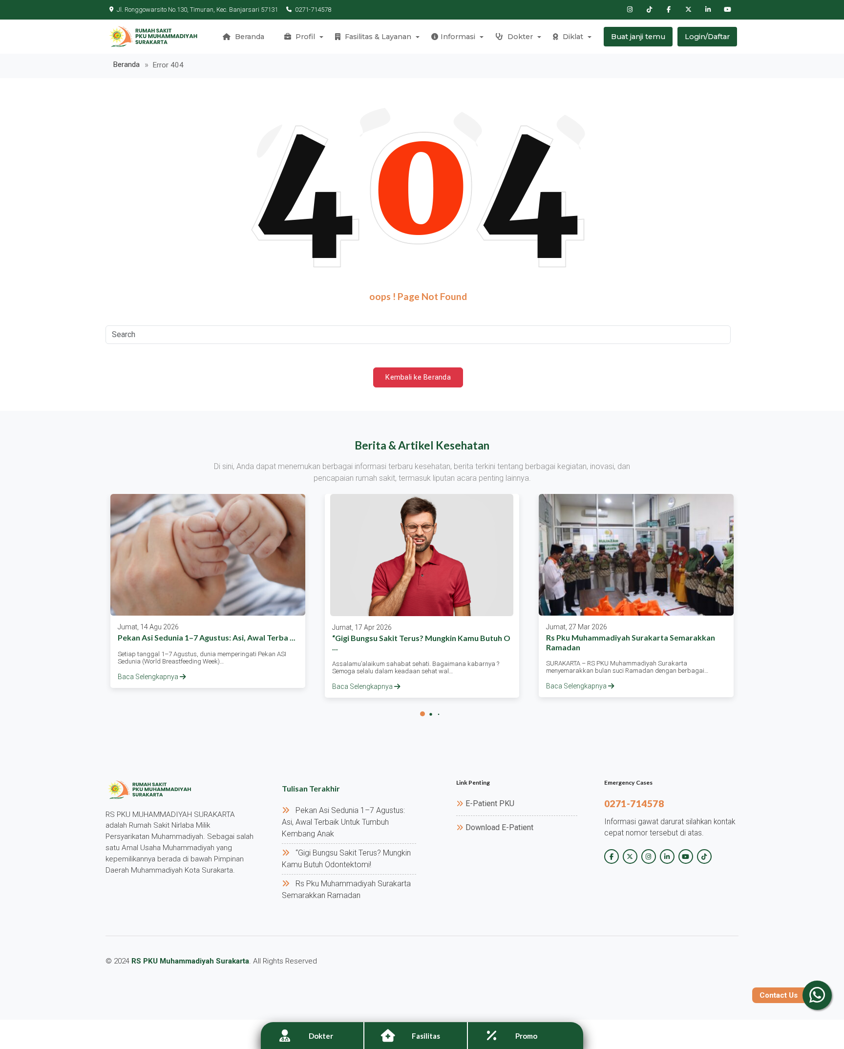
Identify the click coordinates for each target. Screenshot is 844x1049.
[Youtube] (727, 10)
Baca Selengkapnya (149, 677)
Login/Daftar (707, 36)
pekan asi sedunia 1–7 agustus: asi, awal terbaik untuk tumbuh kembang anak (343, 822)
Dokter (519, 36)
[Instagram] (629, 10)
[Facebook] (668, 10)
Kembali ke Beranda (418, 377)
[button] (422, 713)
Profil (304, 36)
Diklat (572, 36)
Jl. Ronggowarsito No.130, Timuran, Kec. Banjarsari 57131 (197, 9)
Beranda (248, 36)
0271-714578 (313, 9)
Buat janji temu (638, 36)
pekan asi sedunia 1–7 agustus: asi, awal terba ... (206, 637)
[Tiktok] (649, 10)
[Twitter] (688, 10)
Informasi (458, 36)
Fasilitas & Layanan (377, 36)
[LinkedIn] (707, 10)
